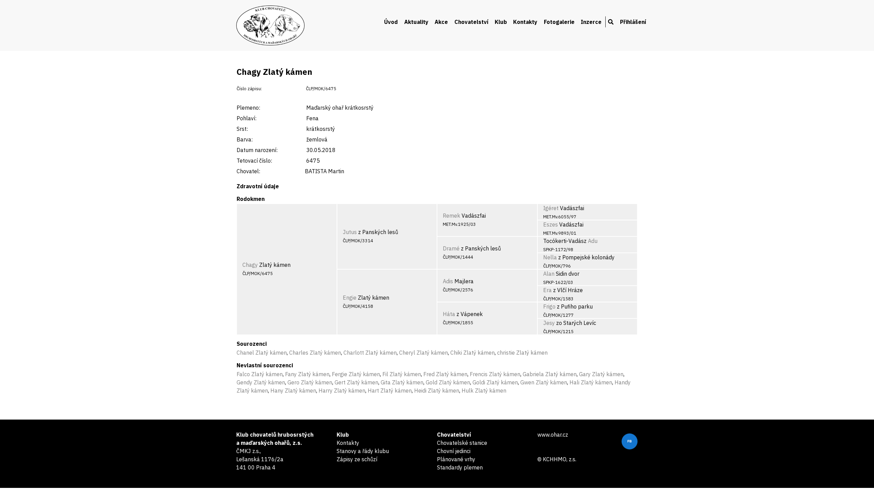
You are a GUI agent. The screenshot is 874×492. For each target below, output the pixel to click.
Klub (501, 21)
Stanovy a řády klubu (363, 451)
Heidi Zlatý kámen (436, 390)
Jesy (549, 322)
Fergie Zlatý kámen (356, 374)
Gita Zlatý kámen (402, 382)
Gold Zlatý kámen (448, 382)
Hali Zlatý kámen (590, 382)
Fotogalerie (559, 21)
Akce (441, 21)
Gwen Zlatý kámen (543, 382)
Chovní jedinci (453, 451)
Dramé (451, 248)
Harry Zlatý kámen (342, 390)
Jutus (350, 232)
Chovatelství (471, 21)
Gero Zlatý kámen (309, 382)
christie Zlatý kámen (522, 352)
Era (547, 290)
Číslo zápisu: (249, 89)
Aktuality (416, 21)
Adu (592, 240)
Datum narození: (257, 150)
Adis (448, 281)
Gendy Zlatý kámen (261, 382)
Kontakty (525, 21)
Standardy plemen (460, 467)
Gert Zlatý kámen (356, 382)
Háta (449, 314)
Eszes (550, 224)
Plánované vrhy (456, 459)
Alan (548, 273)
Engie (349, 297)
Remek (451, 215)
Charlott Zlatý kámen (370, 352)
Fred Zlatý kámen (445, 374)
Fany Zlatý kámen (307, 374)
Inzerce (591, 21)
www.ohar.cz (552, 434)
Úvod (391, 21)
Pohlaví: (246, 118)
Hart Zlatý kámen (390, 390)
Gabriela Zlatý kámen (550, 374)
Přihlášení (633, 21)
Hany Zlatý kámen (293, 390)
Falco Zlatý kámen (260, 374)
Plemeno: (248, 107)
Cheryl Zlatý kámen (423, 352)
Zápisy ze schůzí (357, 459)
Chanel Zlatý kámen (262, 352)
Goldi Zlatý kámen (495, 382)
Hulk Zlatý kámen (484, 390)
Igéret (551, 208)
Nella (550, 257)
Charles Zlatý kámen (315, 352)
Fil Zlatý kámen (401, 374)
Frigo (549, 306)
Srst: (242, 128)
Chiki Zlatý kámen (472, 352)
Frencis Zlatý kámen (495, 374)
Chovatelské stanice (462, 442)
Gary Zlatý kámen (601, 374)
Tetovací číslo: (254, 160)
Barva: (245, 139)
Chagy (250, 264)
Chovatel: (248, 171)
